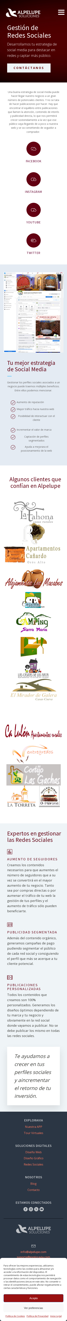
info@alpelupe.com (33, 1252)
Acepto (33, 1298)
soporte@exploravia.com (33, 1257)
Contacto (34, 1190)
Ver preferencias (33, 1307)
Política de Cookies (15, 1316)
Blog (33, 1184)
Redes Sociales (33, 1164)
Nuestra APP (33, 1127)
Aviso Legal (56, 1316)
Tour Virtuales (33, 1133)
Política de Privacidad (37, 1316)
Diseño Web (33, 1152)
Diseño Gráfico (33, 1158)
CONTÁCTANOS (29, 68)
